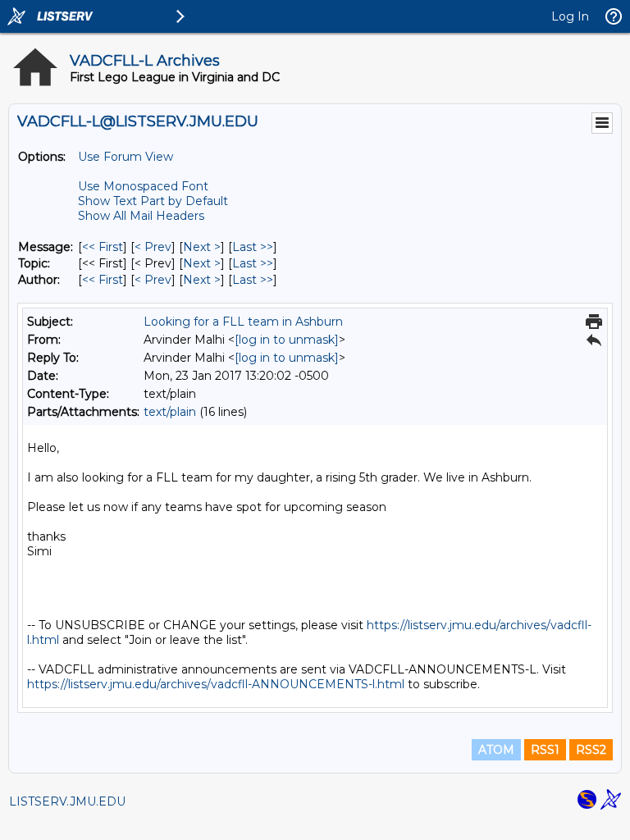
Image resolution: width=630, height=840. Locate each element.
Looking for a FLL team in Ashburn (243, 321)
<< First (102, 247)
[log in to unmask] (287, 339)
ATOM (496, 749)
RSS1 (545, 749)
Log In (570, 16)
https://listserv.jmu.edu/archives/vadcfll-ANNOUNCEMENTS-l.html (215, 684)
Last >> (252, 247)
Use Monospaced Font (143, 186)
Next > (202, 247)
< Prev (153, 247)
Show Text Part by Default (153, 201)
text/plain (170, 411)
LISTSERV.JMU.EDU (67, 801)
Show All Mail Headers (141, 215)
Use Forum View (125, 156)
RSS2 (591, 749)
